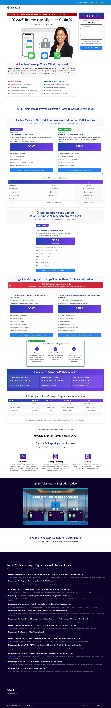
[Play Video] (24, 523)
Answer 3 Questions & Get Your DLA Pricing (79, 170)
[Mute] (71, 523)
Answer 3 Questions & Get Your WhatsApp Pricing (30, 335)
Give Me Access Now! (91, 47)
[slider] (49, 523)
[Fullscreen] (77, 523)
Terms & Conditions (99, 705)
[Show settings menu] (74, 523)
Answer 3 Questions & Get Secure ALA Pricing (54, 270)
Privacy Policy (86, 705)
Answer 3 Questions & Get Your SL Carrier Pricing (30, 170)
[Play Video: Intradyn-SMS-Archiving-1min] (55, 505)
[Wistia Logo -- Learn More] (83, 523)
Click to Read (11, 577)
